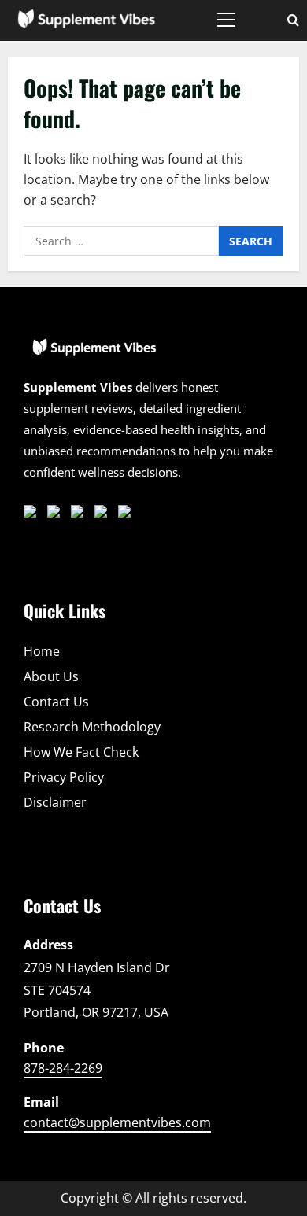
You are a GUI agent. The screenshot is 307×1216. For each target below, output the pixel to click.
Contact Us (56, 701)
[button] (226, 19)
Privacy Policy (64, 777)
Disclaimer (55, 802)
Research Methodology (92, 726)
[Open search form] (293, 20)
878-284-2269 (63, 1068)
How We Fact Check (81, 752)
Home (42, 651)
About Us (51, 676)
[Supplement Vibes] (94, 354)
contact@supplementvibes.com (117, 1122)
